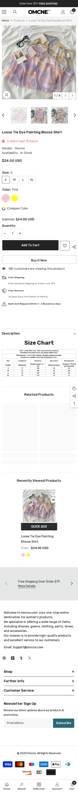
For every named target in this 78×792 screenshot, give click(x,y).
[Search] (15, 12)
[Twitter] (30, 658)
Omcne (20, 148)
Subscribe (63, 723)
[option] (39, 62)
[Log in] (63, 12)
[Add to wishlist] (64, 245)
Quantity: (9, 226)
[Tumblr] (21, 658)
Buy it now (39, 260)
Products (19, 20)
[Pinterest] (4, 658)
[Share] (72, 246)
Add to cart (30, 245)
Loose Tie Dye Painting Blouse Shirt (37, 539)
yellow (28, 555)
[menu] (4, 12)
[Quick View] (53, 500)
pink (23, 555)
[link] (20, 455)
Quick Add (39, 526)
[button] (65, 95)
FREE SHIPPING (48, 3)
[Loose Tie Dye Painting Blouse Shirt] (39, 506)
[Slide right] (71, 583)
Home (5, 20)
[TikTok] (13, 658)
